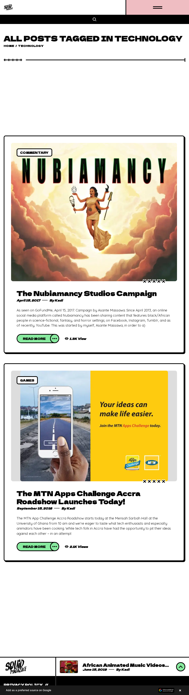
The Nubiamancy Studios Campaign (87, 293)
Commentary (34, 152)
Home (9, 46)
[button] (94, 690)
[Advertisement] (94, 89)
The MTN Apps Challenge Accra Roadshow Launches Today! (78, 497)
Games (27, 380)
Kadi (59, 300)
